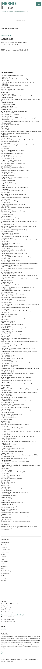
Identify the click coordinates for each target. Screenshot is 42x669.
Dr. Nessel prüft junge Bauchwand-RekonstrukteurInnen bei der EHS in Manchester (20, 279)
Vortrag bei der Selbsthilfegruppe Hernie (13, 250)
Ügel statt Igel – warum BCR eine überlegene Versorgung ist (19, 118)
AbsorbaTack (5, 543)
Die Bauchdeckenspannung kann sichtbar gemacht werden (18, 411)
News (2, 559)
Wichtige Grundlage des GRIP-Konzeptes (13, 150)
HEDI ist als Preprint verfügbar (10, 233)
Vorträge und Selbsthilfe (8, 181)
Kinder (3, 554)
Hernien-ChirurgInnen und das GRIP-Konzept (14, 187)
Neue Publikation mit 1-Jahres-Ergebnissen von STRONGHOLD (19, 341)
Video (2, 575)
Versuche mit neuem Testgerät (10, 506)
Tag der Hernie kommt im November (12, 324)
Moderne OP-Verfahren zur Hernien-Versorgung (15, 208)
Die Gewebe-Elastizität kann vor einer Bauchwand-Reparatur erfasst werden (19, 384)
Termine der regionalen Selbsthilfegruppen (14, 397)
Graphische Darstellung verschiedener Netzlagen (16, 377)
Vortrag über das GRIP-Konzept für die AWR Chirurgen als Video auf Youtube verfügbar (20, 369)
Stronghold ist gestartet (8, 482)
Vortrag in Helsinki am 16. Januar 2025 (12, 153)
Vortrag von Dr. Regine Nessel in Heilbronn (14, 458)
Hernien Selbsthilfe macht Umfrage (11, 136)
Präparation (4, 561)
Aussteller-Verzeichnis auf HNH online (12, 294)
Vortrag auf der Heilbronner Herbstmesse (13, 297)
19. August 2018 (6, 42)
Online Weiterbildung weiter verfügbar (12, 75)
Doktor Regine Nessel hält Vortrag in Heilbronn (15, 307)
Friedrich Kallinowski (21, 42)
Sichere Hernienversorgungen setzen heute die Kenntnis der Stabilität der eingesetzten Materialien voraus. (19, 527)
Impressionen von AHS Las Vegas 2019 (12, 428)
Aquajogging (5, 128)
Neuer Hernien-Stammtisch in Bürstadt (12, 448)
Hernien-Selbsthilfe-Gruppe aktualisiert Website (15, 291)
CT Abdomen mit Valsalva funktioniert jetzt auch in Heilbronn (19, 275)
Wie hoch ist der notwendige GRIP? (11, 479)
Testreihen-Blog (6, 571)
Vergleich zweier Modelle (8, 496)
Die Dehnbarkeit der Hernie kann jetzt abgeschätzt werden (18, 441)
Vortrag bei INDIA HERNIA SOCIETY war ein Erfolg (16, 257)
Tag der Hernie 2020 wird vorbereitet (12, 358)
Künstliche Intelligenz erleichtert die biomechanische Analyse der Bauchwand (20, 100)
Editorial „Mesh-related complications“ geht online (16, 318)
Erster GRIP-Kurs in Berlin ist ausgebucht (13, 89)
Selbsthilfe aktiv (5, 421)
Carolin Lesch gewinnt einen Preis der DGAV (14, 253)
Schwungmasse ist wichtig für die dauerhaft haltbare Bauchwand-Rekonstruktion (20, 146)
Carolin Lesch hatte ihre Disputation (12, 157)
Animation (4, 545)
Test (2, 568)
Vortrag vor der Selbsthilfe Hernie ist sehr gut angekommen (19, 226)
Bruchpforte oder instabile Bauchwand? (13, 404)
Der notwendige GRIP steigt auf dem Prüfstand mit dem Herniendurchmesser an (17, 437)
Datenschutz (4, 654)
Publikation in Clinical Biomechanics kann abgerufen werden (19, 352)
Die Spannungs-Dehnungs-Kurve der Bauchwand (15, 338)
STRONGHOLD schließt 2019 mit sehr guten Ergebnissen (18, 401)
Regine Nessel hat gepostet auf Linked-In (13, 204)
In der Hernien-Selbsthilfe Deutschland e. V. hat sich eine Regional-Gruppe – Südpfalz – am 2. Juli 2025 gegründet (21, 132)
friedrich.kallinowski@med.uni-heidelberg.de (12, 615)
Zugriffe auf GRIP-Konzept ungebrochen (13, 284)
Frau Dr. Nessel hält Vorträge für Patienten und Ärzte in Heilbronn (20, 465)
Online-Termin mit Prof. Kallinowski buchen (14, 111)
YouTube (3, 580)
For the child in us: (6, 92)
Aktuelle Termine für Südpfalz (10, 114)
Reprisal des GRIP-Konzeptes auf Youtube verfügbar (16, 362)
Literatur (3, 557)
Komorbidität (5, 485)
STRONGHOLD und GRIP (8, 445)
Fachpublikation (5, 550)
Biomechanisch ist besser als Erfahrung (13, 211)
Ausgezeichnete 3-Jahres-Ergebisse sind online (15, 197)
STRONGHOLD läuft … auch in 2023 (11, 272)
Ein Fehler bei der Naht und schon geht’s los (14, 328)
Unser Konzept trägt (7, 214)
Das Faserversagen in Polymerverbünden (13, 345)
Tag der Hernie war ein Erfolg (10, 218)
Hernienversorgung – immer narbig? (12, 502)
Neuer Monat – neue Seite (9, 108)
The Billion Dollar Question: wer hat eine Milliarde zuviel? (18, 269)
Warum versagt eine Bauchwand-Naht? (12, 335)
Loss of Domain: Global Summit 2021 (12, 331)
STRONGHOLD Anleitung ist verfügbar (12, 167)
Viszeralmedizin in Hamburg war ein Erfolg (14, 230)
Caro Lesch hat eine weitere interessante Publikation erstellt (19, 240)
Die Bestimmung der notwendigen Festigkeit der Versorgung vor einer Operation (20, 393)
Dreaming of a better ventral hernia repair (13, 489)
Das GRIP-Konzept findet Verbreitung (12, 452)
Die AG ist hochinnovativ (8, 174)
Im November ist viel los (8, 321)
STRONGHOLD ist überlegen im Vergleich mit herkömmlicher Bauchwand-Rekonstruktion (19, 222)
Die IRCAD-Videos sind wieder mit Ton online (14, 236)
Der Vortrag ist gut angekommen (11, 475)
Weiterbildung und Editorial (9, 314)
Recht (2, 564)
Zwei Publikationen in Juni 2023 (10, 243)
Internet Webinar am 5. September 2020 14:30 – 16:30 (17, 374)
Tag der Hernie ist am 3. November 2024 (13, 164)
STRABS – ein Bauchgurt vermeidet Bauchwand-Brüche (17, 287)
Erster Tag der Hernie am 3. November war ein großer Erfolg (19, 455)
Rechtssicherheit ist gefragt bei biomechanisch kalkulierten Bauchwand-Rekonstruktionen (18, 141)
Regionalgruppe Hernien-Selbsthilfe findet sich (15, 177)
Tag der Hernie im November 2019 (11, 414)
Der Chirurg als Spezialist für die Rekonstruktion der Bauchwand (20, 304)
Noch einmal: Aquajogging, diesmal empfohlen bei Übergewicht (20, 121)
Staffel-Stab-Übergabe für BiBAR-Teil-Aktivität (14, 86)
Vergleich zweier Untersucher (10, 499)
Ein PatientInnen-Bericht (8, 104)
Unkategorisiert (7, 35)
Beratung (4, 547)
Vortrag (3, 578)
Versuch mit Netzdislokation (9, 509)
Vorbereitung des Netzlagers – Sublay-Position (15, 512)
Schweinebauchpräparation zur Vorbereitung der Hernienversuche (15, 517)
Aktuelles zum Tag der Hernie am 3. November (15, 407)
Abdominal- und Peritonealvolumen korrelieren (15, 424)
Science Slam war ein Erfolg (9, 201)
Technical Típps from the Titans (10, 260)
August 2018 (7, 38)
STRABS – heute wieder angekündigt (12, 191)
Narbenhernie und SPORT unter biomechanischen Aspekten (19, 96)
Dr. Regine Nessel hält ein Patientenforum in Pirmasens (17, 82)
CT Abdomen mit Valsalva (8, 418)
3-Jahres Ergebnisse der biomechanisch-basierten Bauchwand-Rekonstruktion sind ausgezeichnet (20, 264)
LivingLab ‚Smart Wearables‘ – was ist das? (13, 194)
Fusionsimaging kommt (8, 355)
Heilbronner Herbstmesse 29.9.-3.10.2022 (13, 301)
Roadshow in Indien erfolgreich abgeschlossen (15, 170)
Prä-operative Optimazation (9, 365)
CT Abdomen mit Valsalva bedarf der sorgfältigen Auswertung (19, 389)
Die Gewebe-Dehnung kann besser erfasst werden (16, 380)
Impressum (4, 652)
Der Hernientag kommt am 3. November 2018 (15, 462)
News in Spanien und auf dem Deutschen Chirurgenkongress (19, 311)
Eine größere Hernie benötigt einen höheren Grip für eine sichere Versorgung (20, 432)
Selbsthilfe (4, 566)
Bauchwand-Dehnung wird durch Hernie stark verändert (18, 348)
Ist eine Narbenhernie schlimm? (10, 125)
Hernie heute (5, 552)
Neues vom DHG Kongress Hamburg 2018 (13, 472)
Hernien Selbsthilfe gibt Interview (11, 160)
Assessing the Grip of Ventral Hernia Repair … (14, 492)
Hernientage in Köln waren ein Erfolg (12, 247)
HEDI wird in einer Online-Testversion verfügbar (15, 79)
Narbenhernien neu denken (9, 184)
